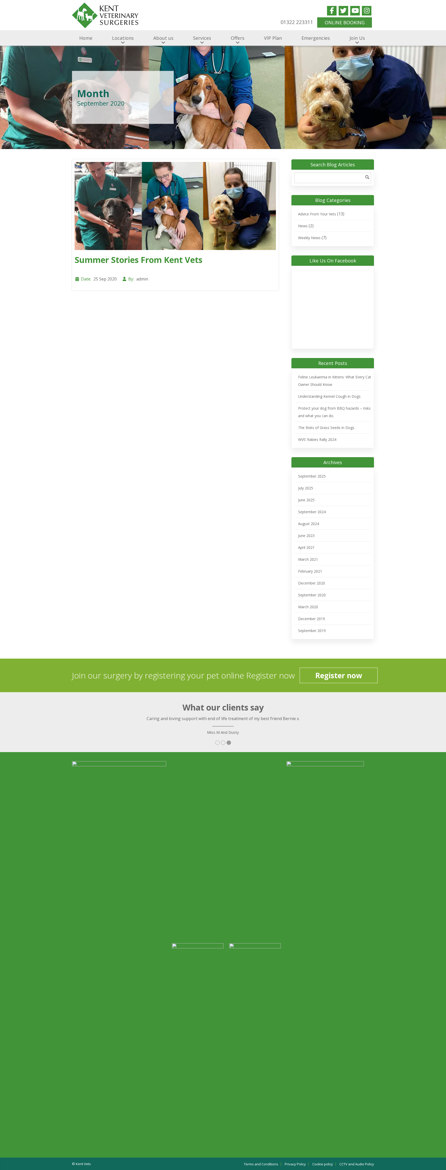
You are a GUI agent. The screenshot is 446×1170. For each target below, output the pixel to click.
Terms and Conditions (261, 1164)
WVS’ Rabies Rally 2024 (317, 439)
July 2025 (305, 488)
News (303, 225)
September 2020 (312, 594)
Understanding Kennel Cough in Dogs (329, 396)
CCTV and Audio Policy (356, 1164)
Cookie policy (322, 1164)
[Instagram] (366, 10)
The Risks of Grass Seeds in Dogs (326, 427)
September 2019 (312, 630)
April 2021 (306, 547)
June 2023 (306, 535)
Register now (338, 675)
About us (163, 38)
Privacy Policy (295, 1164)
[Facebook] (332, 10)
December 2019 (311, 618)
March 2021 (308, 559)
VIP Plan (273, 38)
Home (85, 38)
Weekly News (309, 237)
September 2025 (312, 476)
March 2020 (308, 606)
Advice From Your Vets (317, 214)
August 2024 (308, 523)
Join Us (357, 38)
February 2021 (310, 571)
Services (202, 38)
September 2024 (312, 511)
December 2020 (311, 583)
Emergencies (315, 38)
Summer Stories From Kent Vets (138, 259)
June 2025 (306, 499)
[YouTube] (355, 10)
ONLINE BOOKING (345, 22)
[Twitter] (343, 10)
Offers (237, 38)
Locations (123, 38)
